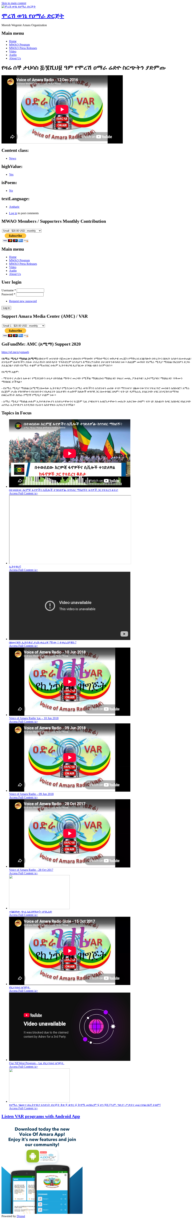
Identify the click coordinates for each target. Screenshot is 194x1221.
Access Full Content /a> (23, 493)
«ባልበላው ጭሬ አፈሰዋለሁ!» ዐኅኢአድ (30, 911)
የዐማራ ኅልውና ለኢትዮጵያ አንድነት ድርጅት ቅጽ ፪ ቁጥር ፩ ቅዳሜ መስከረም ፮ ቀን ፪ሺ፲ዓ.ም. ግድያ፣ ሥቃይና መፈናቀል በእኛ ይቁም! (85, 1105)
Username (9, 290)
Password (8, 294)
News (12, 158)
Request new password (23, 301)
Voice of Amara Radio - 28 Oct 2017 (31, 869)
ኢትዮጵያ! (15, 566)
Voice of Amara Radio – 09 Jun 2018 (31, 794)
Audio (13, 54)
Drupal (21, 1216)
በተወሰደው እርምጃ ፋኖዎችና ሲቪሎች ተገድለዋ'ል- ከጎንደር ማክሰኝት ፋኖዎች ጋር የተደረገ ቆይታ (63, 490)
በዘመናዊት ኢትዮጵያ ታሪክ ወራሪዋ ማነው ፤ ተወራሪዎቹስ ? (42, 642)
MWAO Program (19, 44)
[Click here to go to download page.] (42, 1212)
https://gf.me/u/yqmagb (15, 352)
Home (12, 41)
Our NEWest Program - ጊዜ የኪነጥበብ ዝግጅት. (36, 1063)
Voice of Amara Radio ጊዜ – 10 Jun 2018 (34, 718)
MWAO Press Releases (23, 48)
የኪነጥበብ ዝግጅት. (19, 987)
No (11, 190)
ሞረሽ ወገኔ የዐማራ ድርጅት (33, 15)
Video (12, 51)
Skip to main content (14, 3)
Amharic (14, 206)
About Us (15, 58)
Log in (13, 213)
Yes (11, 174)
